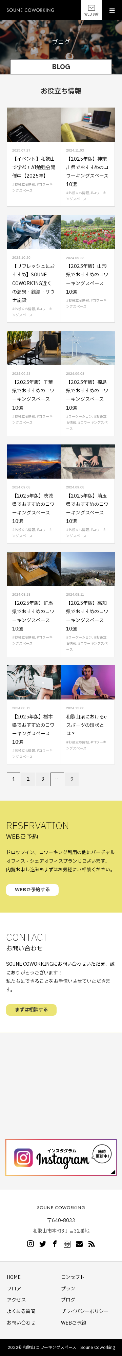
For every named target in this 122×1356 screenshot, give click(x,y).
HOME (14, 1277)
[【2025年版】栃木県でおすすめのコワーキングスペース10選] (34, 682)
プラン (68, 1288)
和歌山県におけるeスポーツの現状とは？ (86, 725)
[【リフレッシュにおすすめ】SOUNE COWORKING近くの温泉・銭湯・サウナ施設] (34, 232)
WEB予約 (91, 14)
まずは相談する (31, 1009)
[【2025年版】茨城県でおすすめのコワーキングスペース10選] (34, 461)
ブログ (68, 1300)
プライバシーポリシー (84, 1311)
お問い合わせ (21, 1323)
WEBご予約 (73, 1323)
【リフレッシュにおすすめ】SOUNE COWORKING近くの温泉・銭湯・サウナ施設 (33, 283)
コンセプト (73, 1277)
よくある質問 (21, 1311)
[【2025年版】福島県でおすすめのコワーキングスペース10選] (88, 348)
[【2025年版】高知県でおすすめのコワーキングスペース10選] (88, 569)
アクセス (16, 1300)
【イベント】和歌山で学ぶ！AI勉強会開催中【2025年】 (33, 168)
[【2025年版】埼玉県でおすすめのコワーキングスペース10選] (88, 461)
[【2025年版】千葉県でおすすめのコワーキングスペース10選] (34, 348)
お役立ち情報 (25, 184)
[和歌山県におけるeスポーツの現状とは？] (88, 682)
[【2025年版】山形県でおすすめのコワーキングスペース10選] (88, 232)
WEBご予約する (32, 889)
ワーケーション (80, 416)
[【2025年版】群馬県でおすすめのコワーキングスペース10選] (34, 569)
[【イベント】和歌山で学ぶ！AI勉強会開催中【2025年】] (34, 125)
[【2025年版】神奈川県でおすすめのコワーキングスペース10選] (88, 125)
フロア (14, 1288)
